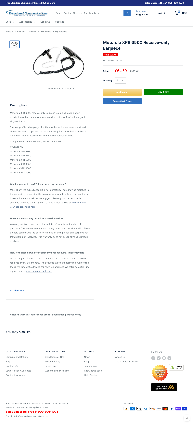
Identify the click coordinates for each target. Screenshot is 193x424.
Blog (86, 361)
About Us (120, 357)
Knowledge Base (93, 370)
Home (8, 31)
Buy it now (163, 91)
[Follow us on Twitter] (159, 358)
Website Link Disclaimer (57, 370)
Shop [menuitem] (8, 21)
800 (170, 3)
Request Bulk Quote (122, 101)
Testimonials (90, 366)
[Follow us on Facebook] (153, 358)
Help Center (90, 375)
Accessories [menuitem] (25, 21)
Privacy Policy (52, 361)
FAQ (8, 361)
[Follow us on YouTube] (164, 358)
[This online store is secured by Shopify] (176, 366)
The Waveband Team (126, 361)
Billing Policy (51, 366)
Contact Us (12, 366)
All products (19, 31)
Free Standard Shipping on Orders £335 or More (30, 3)
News (87, 357)
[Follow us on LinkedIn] (169, 358)
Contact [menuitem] (59, 21)
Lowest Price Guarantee (18, 370)
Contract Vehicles (15, 375)
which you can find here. (39, 271)
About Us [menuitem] (45, 21)
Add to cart (122, 92)
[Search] (127, 13)
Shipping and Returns (17, 357)
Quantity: (108, 80)
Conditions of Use (54, 357)
